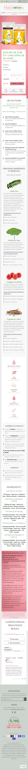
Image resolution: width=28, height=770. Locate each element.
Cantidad (6, 79)
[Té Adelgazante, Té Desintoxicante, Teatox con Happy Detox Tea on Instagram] (15, 712)
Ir (25, 699)
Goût (4, 75)
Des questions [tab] (8, 650)
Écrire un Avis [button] (14, 639)
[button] (23, 678)
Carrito (23, 1)
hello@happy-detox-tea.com (18, 709)
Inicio (3, 12)
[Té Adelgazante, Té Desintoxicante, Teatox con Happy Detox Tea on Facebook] (12, 712)
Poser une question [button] (15, 643)
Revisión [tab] (7, 647)
